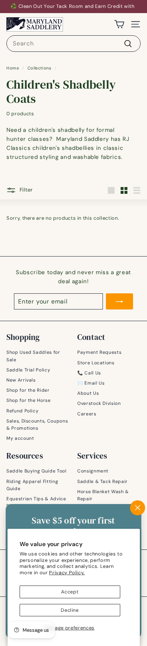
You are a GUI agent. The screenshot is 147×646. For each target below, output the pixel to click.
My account (20, 438)
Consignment (93, 471)
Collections (40, 68)
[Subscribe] (119, 301)
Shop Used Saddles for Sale (33, 355)
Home (12, 68)
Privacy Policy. (67, 572)
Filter (26, 189)
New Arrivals (21, 380)
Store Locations (96, 363)
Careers (86, 414)
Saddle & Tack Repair (102, 481)
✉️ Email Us (91, 383)
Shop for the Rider (28, 390)
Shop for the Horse (28, 400)
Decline (70, 610)
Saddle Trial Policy (28, 370)
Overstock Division (99, 403)
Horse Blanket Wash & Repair (103, 495)
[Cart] (119, 24)
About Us (88, 393)
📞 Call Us (89, 373)
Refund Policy (22, 411)
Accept (70, 592)
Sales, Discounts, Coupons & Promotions (37, 424)
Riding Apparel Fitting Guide (32, 485)
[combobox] (73, 43)
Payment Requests (99, 352)
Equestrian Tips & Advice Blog (36, 502)
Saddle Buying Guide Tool (36, 471)
